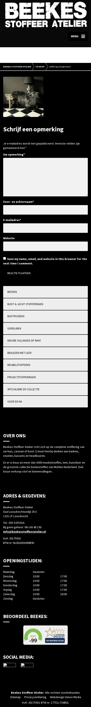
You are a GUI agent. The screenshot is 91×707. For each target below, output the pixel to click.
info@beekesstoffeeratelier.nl (24, 531)
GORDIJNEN (14, 328)
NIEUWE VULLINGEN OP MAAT (24, 340)
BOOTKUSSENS (15, 316)
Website (9, 238)
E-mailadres (12, 220)
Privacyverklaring (35, 697)
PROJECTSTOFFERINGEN (21, 377)
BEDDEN (12, 292)
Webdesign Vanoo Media (65, 697)
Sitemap (15, 697)
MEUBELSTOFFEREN (18, 365)
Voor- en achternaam (18, 202)
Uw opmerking (14, 154)
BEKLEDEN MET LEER (19, 353)
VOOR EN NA (14, 401)
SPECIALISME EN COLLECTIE (23, 389)
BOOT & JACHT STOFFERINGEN (25, 304)
